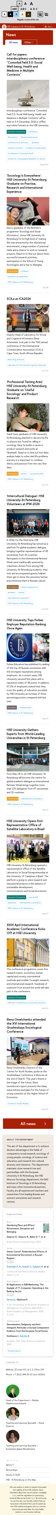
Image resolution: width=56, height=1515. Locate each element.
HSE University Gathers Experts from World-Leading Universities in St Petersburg (26, 734)
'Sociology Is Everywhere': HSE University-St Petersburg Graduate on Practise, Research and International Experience (26, 183)
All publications (14, 1351)
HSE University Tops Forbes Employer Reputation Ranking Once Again (26, 624)
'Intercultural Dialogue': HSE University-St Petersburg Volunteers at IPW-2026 (25, 500)
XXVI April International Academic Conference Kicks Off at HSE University (26, 929)
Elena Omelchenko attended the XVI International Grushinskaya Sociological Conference (26, 1025)
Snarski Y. (26, 1266)
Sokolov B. (25, 1336)
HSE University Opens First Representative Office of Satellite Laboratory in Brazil (26, 825)
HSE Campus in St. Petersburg (21, 26)
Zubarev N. (38, 1266)
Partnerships (11, 1469)
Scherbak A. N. (14, 1266)
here (14, 1495)
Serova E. (11, 1299)
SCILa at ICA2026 (19, 299)
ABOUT (10, 1465)
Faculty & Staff (13, 1474)
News (11, 34)
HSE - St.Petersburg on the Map (21, 1479)
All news (28, 1123)
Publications (14, 1214)
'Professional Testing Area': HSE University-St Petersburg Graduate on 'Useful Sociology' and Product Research (26, 390)
